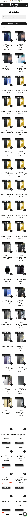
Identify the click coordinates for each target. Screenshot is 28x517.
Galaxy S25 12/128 (7, 302)
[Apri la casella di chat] (25, 514)
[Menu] (2, 5)
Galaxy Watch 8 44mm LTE (7, 280)
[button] (22, 5)
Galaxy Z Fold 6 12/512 (20, 412)
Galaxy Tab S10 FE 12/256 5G (20, 390)
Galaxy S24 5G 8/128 (7, 324)
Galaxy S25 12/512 (7, 90)
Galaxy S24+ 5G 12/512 (20, 347)
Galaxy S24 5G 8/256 (7, 258)
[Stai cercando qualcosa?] (4, 17)
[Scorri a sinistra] (2, 1)
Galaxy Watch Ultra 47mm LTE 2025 (21, 479)
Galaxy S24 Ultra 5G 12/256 (21, 502)
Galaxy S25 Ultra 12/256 (7, 390)
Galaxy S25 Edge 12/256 (21, 280)
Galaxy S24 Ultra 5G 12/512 (21, 325)
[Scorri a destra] (25, 1)
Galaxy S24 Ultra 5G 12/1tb (7, 412)
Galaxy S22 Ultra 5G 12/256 (7, 479)
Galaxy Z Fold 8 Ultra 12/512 (7, 435)
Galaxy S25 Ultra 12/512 (21, 258)
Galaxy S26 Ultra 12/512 (21, 46)
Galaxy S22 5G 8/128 (21, 90)
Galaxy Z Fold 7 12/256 (7, 46)
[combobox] (12, 17)
